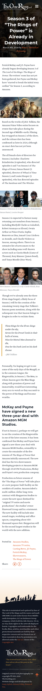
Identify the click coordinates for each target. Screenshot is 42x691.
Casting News (19, 548)
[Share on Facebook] (19, 564)
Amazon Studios (20, 541)
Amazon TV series (21, 545)
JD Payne (31, 548)
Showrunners (19, 555)
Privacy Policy (18, 684)
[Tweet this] (15, 564)
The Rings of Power (22, 559)
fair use (21, 639)
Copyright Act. (8, 642)
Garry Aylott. (7, 684)
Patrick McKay (19, 552)
